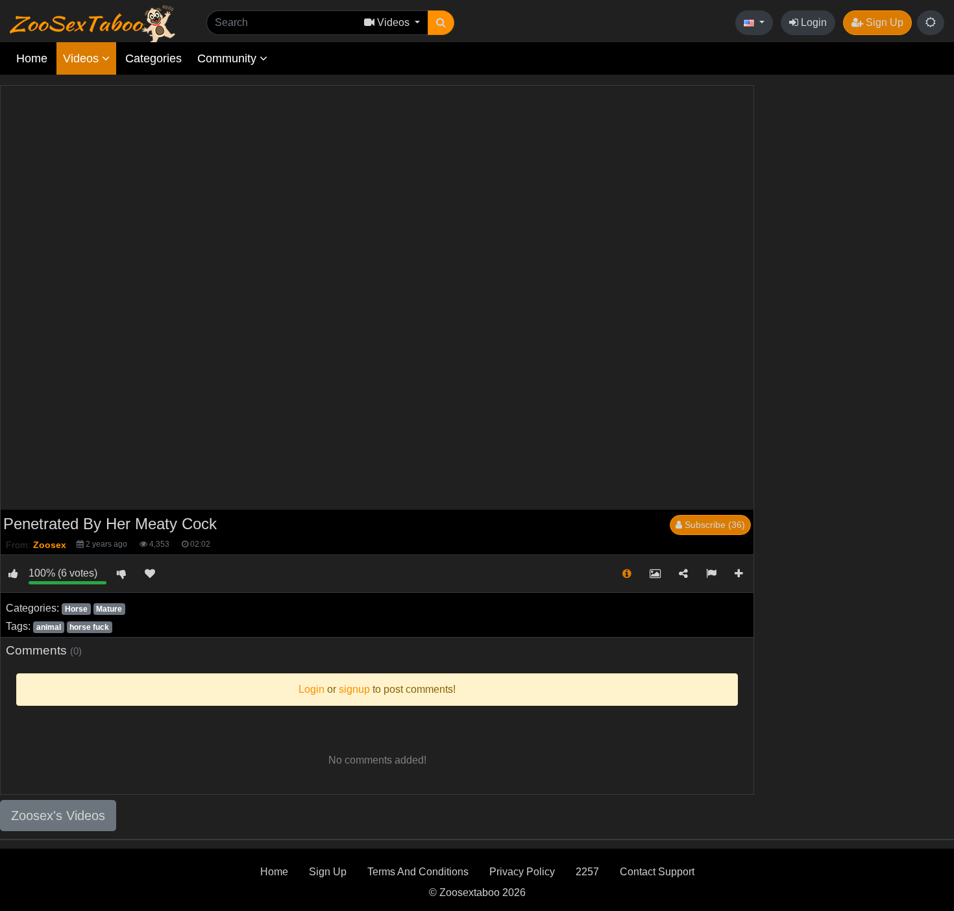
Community (228, 58)
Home (31, 58)
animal (48, 627)
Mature (109, 609)
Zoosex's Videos (58, 815)
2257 (587, 871)
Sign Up (883, 22)
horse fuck (89, 627)
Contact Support (657, 871)
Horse (76, 609)
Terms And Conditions (418, 871)
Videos (82, 58)
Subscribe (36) (713, 524)
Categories (153, 58)
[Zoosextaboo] (92, 23)
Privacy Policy (522, 871)
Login (812, 22)
